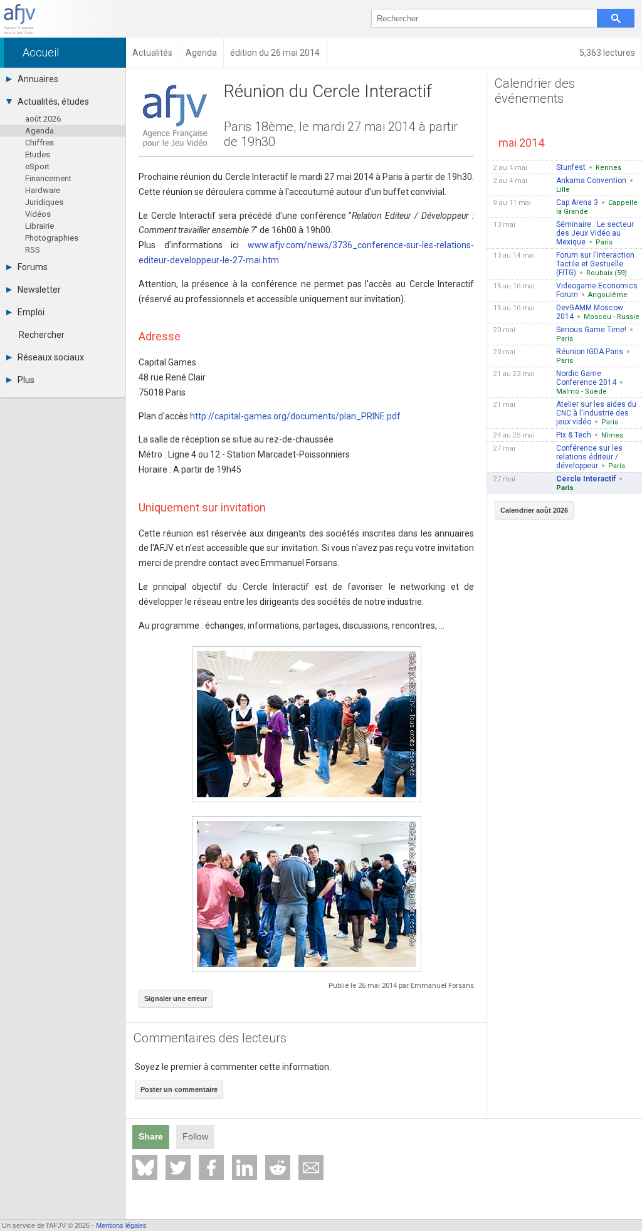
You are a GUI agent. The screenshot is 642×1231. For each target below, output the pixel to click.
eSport (37, 166)
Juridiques (44, 202)
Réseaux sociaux (51, 357)
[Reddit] (277, 1167)
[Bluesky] (144, 1167)
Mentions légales (121, 1225)
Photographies (51, 238)
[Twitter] (178, 1167)
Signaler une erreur (175, 998)
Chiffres (39, 142)
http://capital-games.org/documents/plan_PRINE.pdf (295, 416)
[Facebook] (211, 1167)
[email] (311, 1167)
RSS (32, 249)
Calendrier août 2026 (534, 510)
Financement (48, 178)
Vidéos (38, 214)
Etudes (37, 154)
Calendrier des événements (535, 91)
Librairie (39, 226)
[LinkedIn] (244, 1167)
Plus (26, 380)
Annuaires (38, 79)
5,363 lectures (607, 53)
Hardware (42, 190)
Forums (33, 267)
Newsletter (39, 290)
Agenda (39, 130)
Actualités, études (53, 102)
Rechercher (42, 335)
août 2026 (43, 118)
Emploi (31, 312)
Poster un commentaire (179, 1089)
